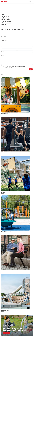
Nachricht (2, 55)
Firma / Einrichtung (3, 36)
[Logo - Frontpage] (4, 1)
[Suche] (27, 1)
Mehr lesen (10, 67)
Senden (31, 69)
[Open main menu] (33, 1)
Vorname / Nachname (4, 40)
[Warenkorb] (31, 1)
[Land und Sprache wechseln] (29, 1)
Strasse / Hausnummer (4, 51)
